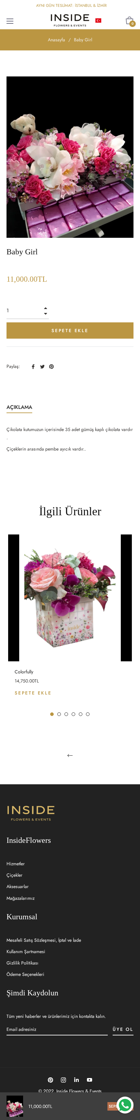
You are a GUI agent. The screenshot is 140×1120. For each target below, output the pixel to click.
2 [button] (59, 714)
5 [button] (80, 714)
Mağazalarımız (21, 898)
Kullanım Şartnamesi (26, 951)
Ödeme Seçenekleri (25, 974)
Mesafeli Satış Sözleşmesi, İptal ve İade (44, 940)
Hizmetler (16, 863)
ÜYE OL (123, 1029)
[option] (70, 625)
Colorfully (24, 671)
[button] (109, 20)
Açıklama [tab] (19, 407)
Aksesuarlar (18, 886)
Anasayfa (56, 39)
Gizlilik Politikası (22, 963)
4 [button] (73, 714)
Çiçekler (14, 875)
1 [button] (52, 714)
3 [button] (66, 714)
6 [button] (88, 714)
